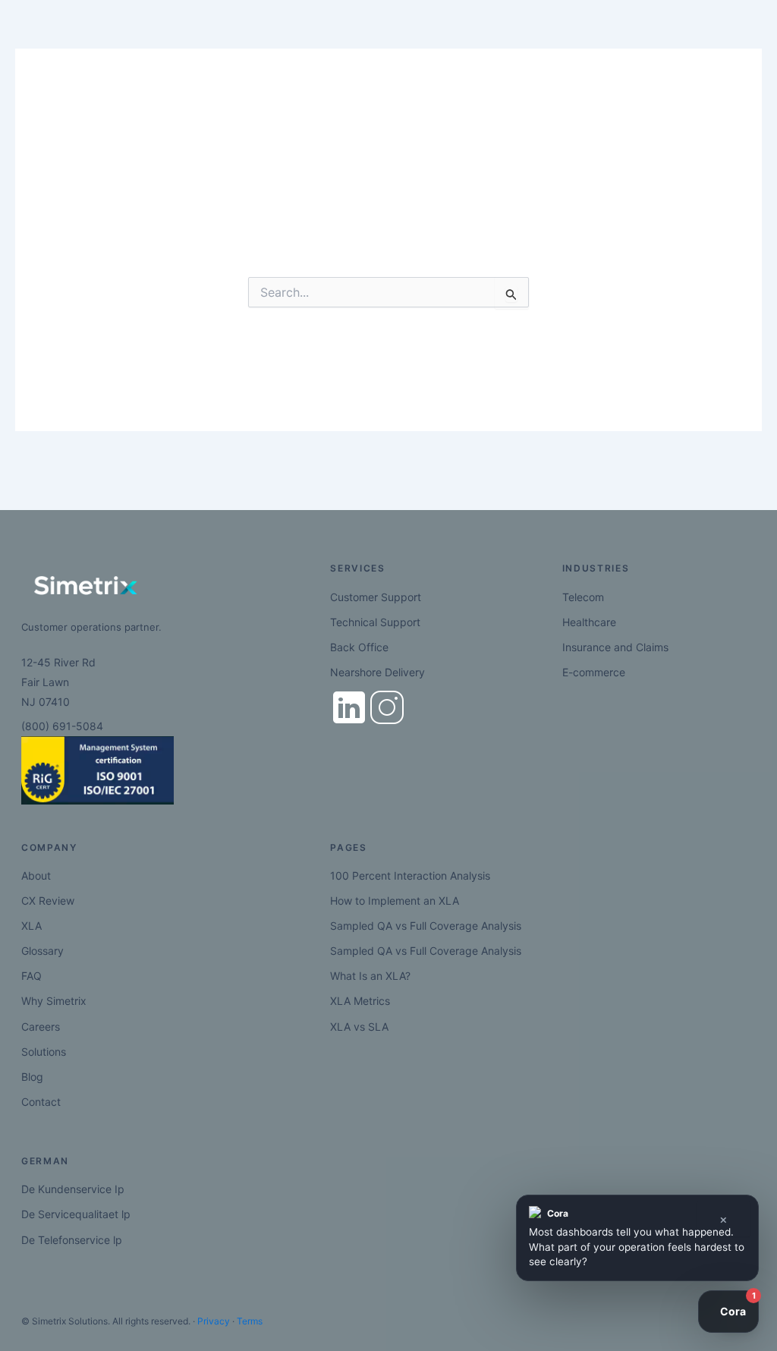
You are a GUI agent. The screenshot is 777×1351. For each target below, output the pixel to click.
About (36, 875)
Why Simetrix (54, 1000)
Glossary (42, 950)
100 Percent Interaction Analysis (410, 875)
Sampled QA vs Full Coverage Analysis (425, 925)
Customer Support (375, 596)
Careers (40, 1026)
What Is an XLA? (370, 975)
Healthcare (589, 622)
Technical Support (375, 622)
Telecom (583, 596)
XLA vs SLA (359, 1026)
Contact (41, 1101)
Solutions (43, 1051)
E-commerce (593, 672)
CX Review (47, 900)
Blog (32, 1076)
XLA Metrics (360, 1000)
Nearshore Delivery (377, 672)
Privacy (213, 1321)
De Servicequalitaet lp (76, 1214)
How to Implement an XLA (394, 900)
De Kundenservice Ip (72, 1189)
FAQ (31, 975)
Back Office (359, 647)
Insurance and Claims (615, 647)
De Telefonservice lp (71, 1239)
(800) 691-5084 (62, 726)
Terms (250, 1321)
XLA (31, 925)
